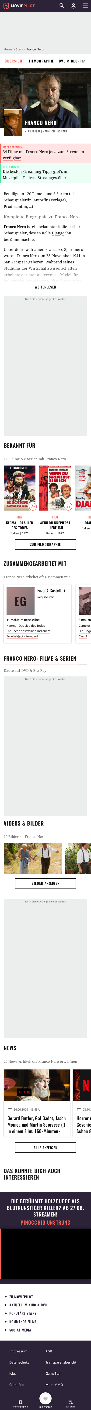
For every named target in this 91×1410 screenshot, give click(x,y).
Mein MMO (54, 1384)
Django (58, 233)
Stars (19, 49)
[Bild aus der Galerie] (33, 858)
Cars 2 (83, 636)
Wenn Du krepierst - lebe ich (55, 525)
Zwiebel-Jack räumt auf (22, 636)
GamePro (16, 1384)
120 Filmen (35, 193)
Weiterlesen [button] (45, 286)
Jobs (12, 1373)
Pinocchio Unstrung (46, 1222)
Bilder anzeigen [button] (46, 883)
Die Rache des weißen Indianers (28, 631)
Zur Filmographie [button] (45, 544)
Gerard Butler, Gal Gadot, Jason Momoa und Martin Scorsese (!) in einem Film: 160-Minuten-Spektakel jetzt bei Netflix (36, 1124)
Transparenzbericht (61, 1362)
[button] (20, 1404)
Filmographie (41, 60)
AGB (49, 1351)
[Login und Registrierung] (73, 6)
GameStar (53, 1373)
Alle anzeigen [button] (45, 1147)
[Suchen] (62, 6)
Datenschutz (19, 1362)
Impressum (18, 1351)
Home (8, 49)
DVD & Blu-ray (72, 60)
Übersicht (14, 60)
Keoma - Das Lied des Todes (19, 525)
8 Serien (60, 193)
